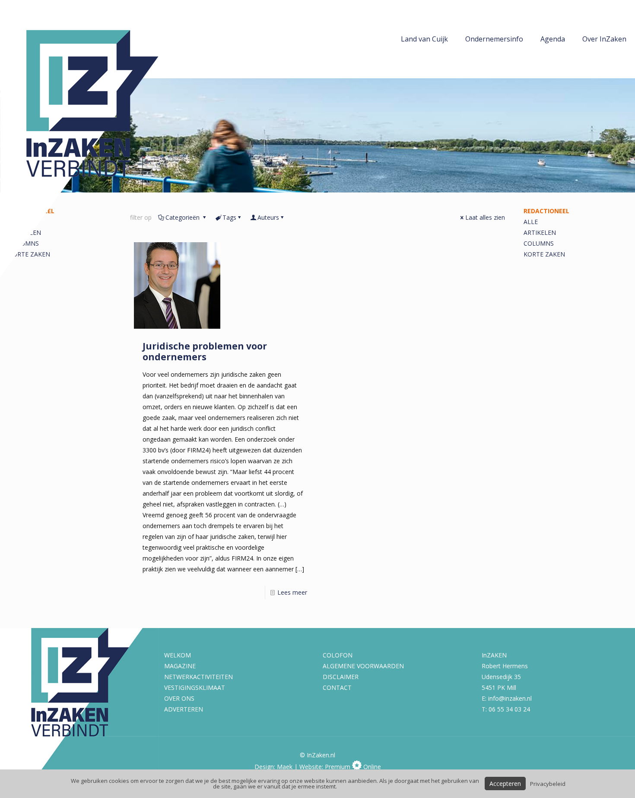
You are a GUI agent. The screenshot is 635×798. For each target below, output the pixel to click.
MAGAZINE (180, 666)
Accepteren (505, 783)
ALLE (531, 222)
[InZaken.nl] (99, 138)
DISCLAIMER (341, 677)
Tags (229, 217)
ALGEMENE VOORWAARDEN (363, 666)
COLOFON (337, 655)
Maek (284, 767)
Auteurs (268, 217)
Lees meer (292, 592)
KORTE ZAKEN (544, 254)
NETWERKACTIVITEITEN (198, 677)
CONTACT (337, 687)
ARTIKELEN (540, 232)
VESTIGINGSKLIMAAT (194, 687)
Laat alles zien (485, 217)
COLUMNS (539, 243)
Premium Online (353, 767)
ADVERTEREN (183, 709)
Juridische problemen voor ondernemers (205, 351)
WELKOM (177, 655)
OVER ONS (179, 698)
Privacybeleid (547, 784)
